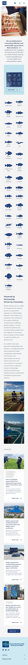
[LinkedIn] (3, 650)
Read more (15, 498)
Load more (12, 631)
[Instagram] (6, 650)
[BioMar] (4, 3)
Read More (11, 89)
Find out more (12, 403)
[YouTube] (8, 650)
